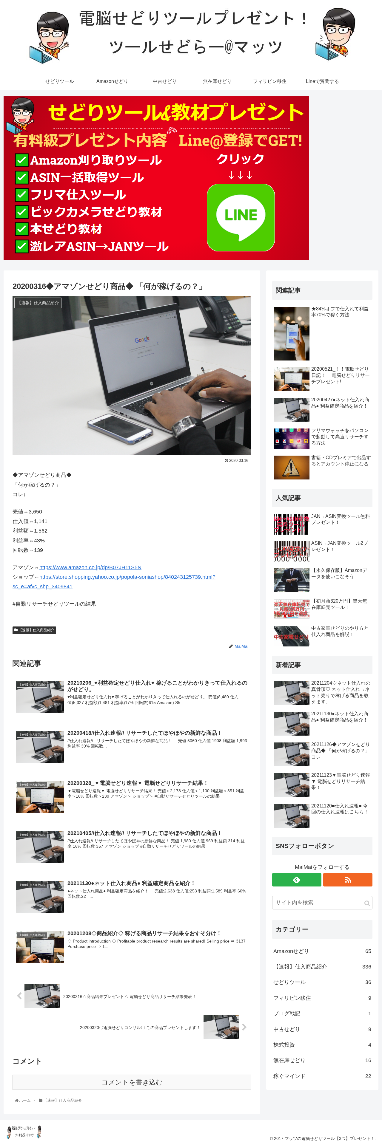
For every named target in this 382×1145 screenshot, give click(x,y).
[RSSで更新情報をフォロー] (347, 879)
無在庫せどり (322, 1060)
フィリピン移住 (322, 998)
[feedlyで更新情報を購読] (296, 879)
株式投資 (322, 1045)
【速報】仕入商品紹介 (36, 630)
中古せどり (322, 1029)
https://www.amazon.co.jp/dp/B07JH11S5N (90, 567)
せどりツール (322, 982)
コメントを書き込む (132, 1082)
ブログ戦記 (322, 1013)
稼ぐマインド (322, 1076)
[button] (367, 903)
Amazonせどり (322, 951)
